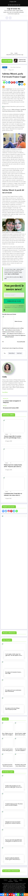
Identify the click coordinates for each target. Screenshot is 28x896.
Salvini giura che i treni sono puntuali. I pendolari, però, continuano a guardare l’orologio (12, 822)
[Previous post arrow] (24, 401)
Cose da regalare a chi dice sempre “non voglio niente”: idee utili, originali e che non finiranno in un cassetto (13, 655)
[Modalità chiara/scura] (10, 17)
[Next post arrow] (24, 408)
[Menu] (2, 17)
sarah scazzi (18, 67)
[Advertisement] (14, 38)
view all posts (5, 392)
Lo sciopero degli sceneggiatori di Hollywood (12, 401)
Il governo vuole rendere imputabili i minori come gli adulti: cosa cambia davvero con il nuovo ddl (13, 840)
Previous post (5, 398)
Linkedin (16, 881)
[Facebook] (17, 82)
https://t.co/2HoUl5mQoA (13, 274)
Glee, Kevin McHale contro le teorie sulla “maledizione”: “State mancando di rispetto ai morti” (20, 750)
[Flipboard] (12, 82)
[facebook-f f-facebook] (8, 5)
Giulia (5, 69)
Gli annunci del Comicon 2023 (11, 408)
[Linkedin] (9, 82)
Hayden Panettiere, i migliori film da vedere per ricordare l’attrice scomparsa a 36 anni (20, 734)
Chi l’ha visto (16, 170)
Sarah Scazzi (9, 89)
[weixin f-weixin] (16, 5)
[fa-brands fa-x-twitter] (10, 5)
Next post (5, 405)
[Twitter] (22, 84)
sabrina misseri (13, 67)
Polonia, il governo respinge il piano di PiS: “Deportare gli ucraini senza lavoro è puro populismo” (13, 466)
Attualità (4, 67)
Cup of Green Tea (13, 9)
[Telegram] (7, 82)
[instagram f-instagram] (12, 5)
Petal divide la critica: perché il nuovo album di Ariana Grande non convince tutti (20, 765)
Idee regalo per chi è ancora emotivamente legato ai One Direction (13, 691)
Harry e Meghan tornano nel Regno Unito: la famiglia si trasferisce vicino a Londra (7, 734)
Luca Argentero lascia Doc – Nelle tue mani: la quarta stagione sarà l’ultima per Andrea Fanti (7, 765)
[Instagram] (8, 511)
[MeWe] (19, 84)
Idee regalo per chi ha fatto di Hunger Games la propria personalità (12, 709)
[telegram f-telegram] (14, 5)
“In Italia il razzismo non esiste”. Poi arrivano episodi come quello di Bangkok (14, 804)
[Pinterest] (14, 82)
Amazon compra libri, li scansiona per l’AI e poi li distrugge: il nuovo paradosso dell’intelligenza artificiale (13, 437)
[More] (3, 87)
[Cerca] (6, 18)
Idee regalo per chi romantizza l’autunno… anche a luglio (13, 673)
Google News (10, 881)
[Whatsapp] (4, 82)
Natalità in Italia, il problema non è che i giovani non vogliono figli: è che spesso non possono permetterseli (13, 786)
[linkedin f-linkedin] (17, 5)
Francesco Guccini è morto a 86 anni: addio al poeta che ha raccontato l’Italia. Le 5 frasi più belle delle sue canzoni (7, 750)
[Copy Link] (24, 84)
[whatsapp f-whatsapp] (19, 5)
